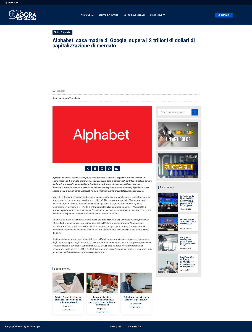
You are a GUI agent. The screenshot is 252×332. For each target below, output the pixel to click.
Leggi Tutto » (68, 310)
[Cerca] (194, 112)
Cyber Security (158, 15)
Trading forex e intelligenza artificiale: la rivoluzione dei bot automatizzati (68, 299)
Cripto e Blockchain (134, 15)
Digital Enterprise (108, 15)
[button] (88, 168)
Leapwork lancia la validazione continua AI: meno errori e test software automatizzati (102, 301)
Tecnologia (87, 15)
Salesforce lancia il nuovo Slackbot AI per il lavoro (136, 298)
